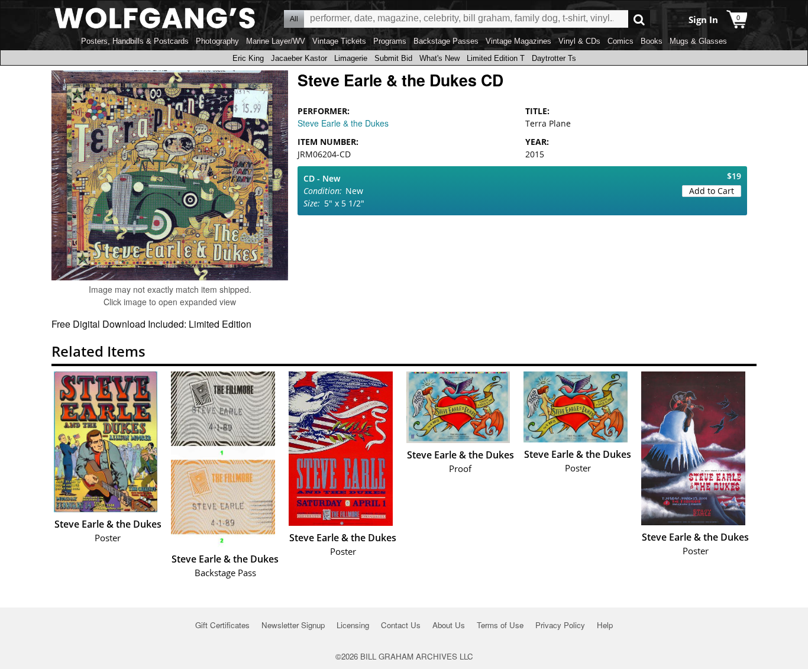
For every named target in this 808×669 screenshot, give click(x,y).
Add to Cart (711, 190)
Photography (217, 41)
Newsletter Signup (293, 625)
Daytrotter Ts (554, 58)
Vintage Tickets (339, 41)
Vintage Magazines (518, 41)
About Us (448, 625)
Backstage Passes (446, 41)
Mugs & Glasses (698, 41)
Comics (620, 41)
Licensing (353, 625)
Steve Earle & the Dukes (343, 123)
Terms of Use (500, 625)
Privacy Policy (560, 625)
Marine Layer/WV (275, 41)
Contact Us (401, 625)
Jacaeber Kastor (299, 58)
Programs (389, 41)
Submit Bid (393, 58)
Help (605, 625)
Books (651, 41)
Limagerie (350, 58)
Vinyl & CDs (579, 41)
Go (639, 19)
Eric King (248, 58)
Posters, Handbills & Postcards (135, 41)
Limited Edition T (496, 58)
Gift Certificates (222, 625)
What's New (439, 58)
